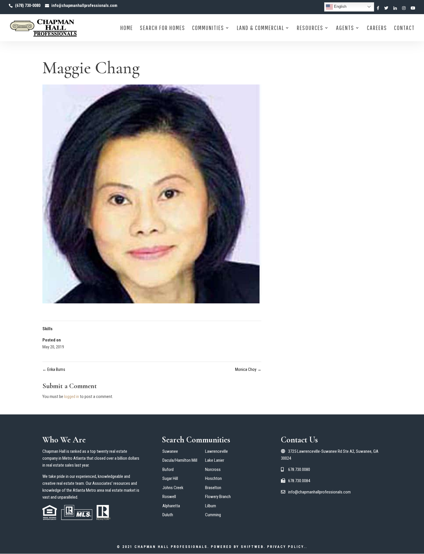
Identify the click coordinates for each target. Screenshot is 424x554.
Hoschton (213, 478)
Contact (404, 28)
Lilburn (210, 505)
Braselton (213, 487)
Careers (377, 28)
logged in (71, 396)
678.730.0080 (298, 469)
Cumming (213, 514)
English (339, 6)
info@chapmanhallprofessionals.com (319, 492)
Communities (208, 28)
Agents (345, 28)
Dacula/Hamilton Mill (179, 460)
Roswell (169, 496)
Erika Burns (53, 369)
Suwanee (170, 451)
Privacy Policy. (286, 547)
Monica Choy (248, 369)
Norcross (213, 469)
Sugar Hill (170, 478)
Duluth (167, 514)
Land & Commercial (260, 28)
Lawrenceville (216, 451)
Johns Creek (172, 487)
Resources (310, 28)
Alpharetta (171, 505)
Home (126, 28)
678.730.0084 (298, 480)
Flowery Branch (218, 496)
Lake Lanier (214, 460)
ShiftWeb (252, 547)
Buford (168, 469)
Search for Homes (162, 28)
